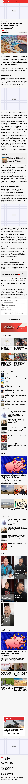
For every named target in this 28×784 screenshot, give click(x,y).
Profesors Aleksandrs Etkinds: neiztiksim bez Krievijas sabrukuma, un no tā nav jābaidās (15, 397)
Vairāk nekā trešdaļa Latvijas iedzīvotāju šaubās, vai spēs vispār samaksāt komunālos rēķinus (6, 364)
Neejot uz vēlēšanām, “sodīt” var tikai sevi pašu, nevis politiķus (6, 673)
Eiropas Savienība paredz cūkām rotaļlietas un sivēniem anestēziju (13, 477)
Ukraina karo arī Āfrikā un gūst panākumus (15, 401)
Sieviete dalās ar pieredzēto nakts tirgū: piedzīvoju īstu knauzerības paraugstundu (17, 437)
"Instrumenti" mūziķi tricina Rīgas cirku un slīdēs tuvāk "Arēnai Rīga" (15, 375)
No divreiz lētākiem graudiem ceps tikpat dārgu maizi (15, 405)
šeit (19, 274)
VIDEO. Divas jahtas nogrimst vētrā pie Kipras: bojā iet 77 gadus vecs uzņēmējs (17, 445)
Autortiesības (3, 779)
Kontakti (16, 779)
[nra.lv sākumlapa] (4, 1)
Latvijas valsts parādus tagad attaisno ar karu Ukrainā (15, 383)
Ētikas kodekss (7, 779)
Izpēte (9, 21)
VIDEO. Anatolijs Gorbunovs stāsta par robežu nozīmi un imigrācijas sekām (16, 387)
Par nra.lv (2, 777)
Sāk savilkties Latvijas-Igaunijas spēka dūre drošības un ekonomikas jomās (16, 379)
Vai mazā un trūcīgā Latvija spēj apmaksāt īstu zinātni (20, 510)
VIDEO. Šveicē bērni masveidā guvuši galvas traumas (7, 688)
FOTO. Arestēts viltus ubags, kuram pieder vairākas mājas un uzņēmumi (19, 364)
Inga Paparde (3, 30)
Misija (9, 777)
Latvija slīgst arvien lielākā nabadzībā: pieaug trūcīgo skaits (20, 348)
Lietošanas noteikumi (20, 777)
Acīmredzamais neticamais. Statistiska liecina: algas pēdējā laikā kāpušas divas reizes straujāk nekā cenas (15, 392)
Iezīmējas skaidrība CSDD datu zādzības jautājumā (20, 495)
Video (3, 553)
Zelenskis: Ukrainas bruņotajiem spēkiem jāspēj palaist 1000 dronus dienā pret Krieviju (17, 421)
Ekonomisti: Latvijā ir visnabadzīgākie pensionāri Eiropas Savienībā (6, 349)
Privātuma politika (13, 777)
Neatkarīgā (5, 21)
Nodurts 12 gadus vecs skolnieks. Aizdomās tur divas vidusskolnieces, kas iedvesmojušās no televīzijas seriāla (17, 414)
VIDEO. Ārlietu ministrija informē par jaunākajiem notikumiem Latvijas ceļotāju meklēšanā (16, 161)
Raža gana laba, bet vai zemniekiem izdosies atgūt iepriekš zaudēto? (6, 496)
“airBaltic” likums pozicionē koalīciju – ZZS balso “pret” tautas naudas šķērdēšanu (7, 510)
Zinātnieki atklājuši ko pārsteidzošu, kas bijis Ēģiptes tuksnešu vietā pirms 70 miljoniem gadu (16, 158)
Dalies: (9, 319)
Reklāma (5, 777)
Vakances (12, 779)
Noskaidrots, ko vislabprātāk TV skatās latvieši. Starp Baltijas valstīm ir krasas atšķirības (17, 429)
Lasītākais (5, 409)
